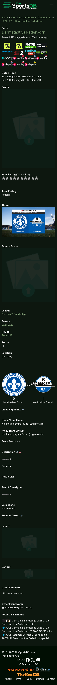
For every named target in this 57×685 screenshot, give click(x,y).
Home (5, 17)
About (8, 678)
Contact (51, 678)
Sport (14, 17)
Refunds (39, 678)
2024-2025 (7, 21)
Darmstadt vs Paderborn (29, 21)
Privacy (28, 678)
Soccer (22, 17)
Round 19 (7, 335)
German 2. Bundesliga (40, 17)
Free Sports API (10, 655)
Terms (17, 678)
